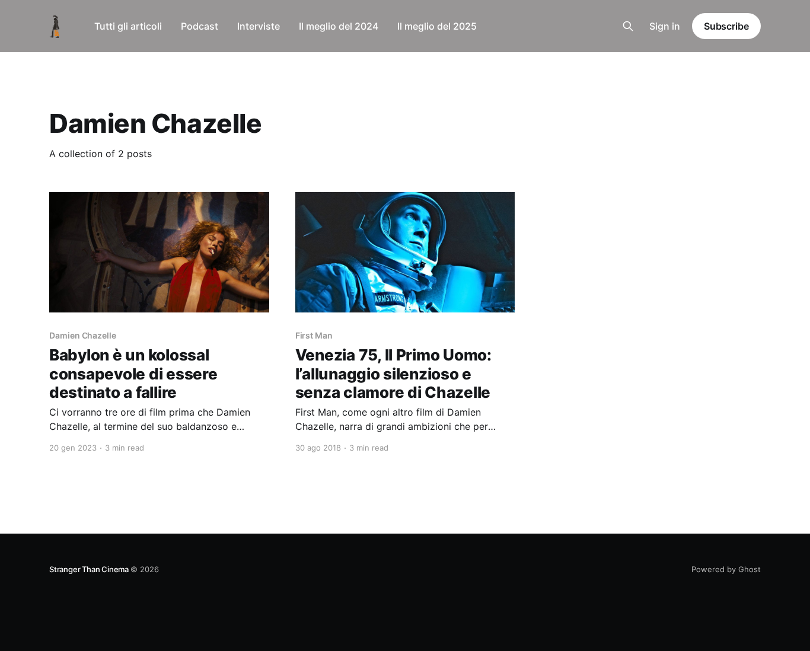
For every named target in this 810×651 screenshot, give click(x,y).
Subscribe (726, 26)
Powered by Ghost (726, 569)
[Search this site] (627, 26)
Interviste (258, 26)
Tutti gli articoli (128, 26)
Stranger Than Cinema (89, 569)
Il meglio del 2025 (437, 26)
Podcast (199, 26)
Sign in (664, 26)
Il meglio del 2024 (338, 26)
